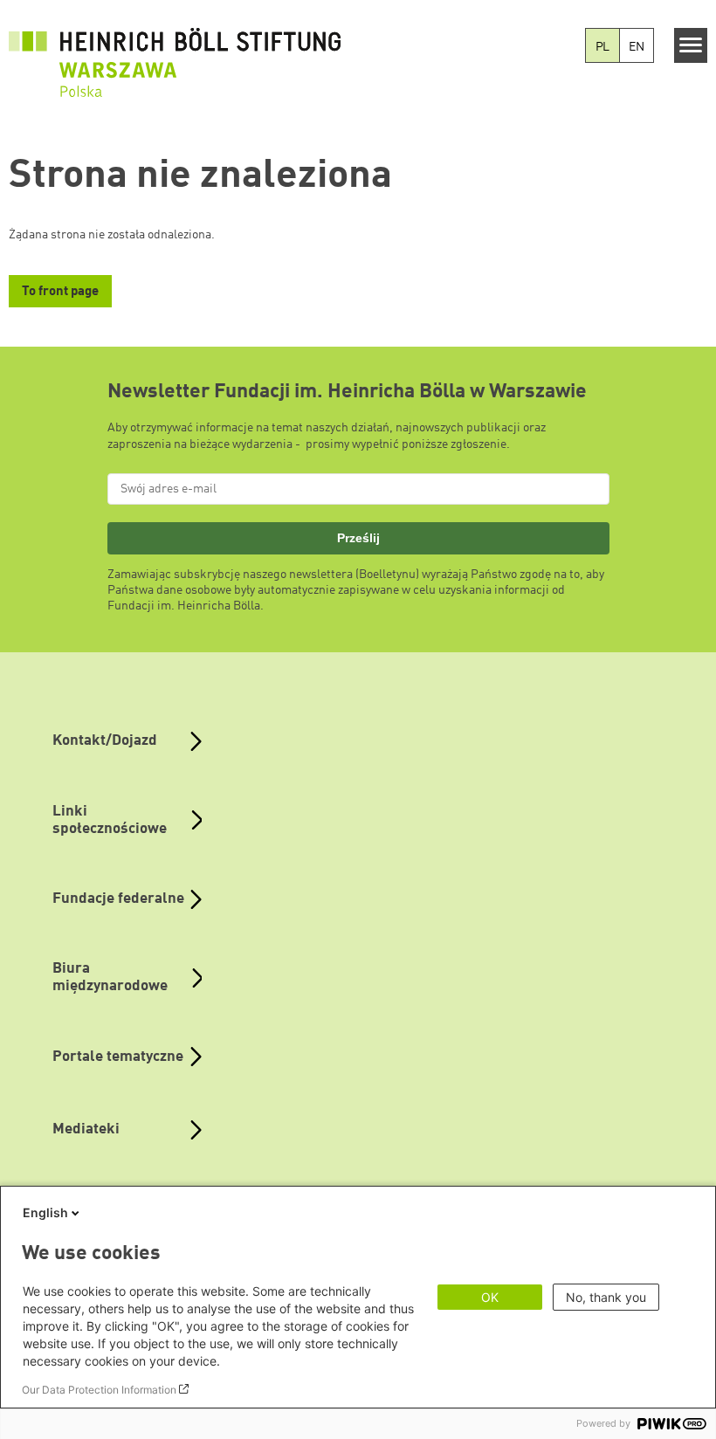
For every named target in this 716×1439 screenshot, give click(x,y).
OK (490, 1297)
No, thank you (606, 1297)
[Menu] (691, 45)
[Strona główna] (175, 53)
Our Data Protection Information (99, 1389)
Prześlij (358, 538)
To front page (60, 292)
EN (636, 47)
